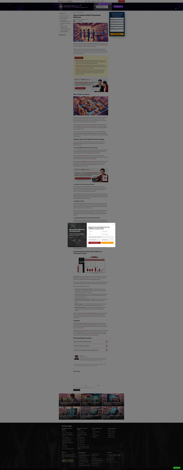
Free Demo (107, 242)
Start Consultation (95, 242)
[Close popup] (114, 224)
